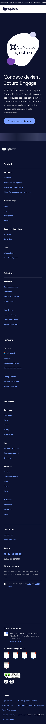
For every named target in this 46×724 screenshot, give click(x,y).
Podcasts (8, 504)
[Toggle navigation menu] (41, 9)
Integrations (9, 253)
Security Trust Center (27, 701)
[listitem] (5, 554)
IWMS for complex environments (17, 192)
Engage (7, 211)
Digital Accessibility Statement (31, 705)
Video (6, 514)
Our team (8, 415)
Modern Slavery (8, 715)
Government (9, 301)
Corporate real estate (13, 368)
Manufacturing (10, 315)
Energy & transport (12, 296)
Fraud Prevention (9, 710)
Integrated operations (13, 187)
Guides (6, 486)
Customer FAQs (8, 719)
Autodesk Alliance (11, 363)
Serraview (8, 239)
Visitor (6, 220)
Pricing (6, 429)
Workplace (8, 215)
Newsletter (8, 434)
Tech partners (10, 376)
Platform (7, 177)
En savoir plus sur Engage (19, 121)
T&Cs (29, 584)
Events (6, 481)
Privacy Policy (7, 705)
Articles (7, 472)
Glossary (7, 458)
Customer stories (11, 476)
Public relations (10, 539)
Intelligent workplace (13, 182)
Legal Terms (7, 701)
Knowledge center (11, 448)
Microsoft (11, 353)
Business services (11, 287)
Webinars (8, 500)
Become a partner (11, 381)
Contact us (8, 534)
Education (8, 291)
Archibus (7, 234)
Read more (14, 641)
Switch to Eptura (11, 258)
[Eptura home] (11, 9)
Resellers (7, 358)
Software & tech (11, 319)
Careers (7, 425)
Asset (6, 206)
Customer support (11, 453)
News (6, 420)
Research (8, 509)
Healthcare (8, 310)
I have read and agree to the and (24, 585)
